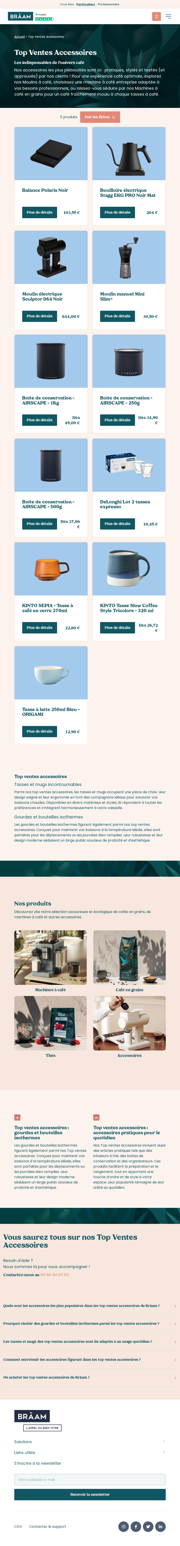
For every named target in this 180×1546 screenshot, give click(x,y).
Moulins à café (37, 82)
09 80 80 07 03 (54, 1275)
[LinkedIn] (160, 1526)
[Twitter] (148, 1526)
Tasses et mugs (30, 785)
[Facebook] (136, 1526)
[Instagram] (123, 1526)
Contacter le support (47, 1526)
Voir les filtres (97, 117)
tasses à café (144, 94)
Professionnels (108, 4)
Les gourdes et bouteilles (35, 824)
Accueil (19, 37)
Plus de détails (39, 213)
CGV (18, 1526)
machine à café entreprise (110, 82)
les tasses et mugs (90, 792)
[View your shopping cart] (156, 16)
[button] (168, 16)
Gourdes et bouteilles (36, 817)
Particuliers (85, 4)
